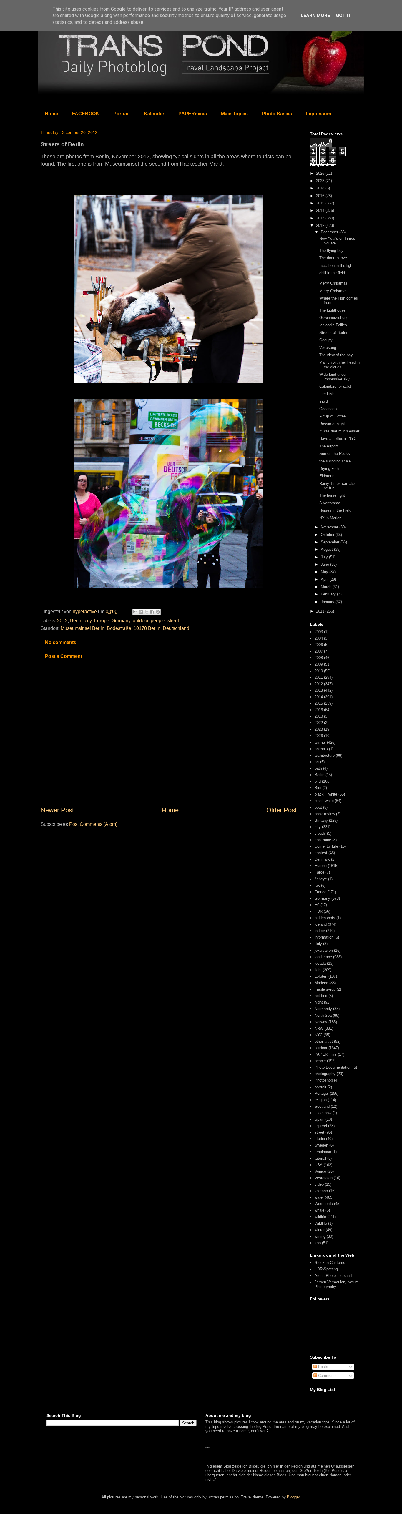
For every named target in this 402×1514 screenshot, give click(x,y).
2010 (319, 671)
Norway (321, 1022)
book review (325, 814)
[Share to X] (146, 612)
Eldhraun (326, 476)
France (320, 892)
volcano (321, 1191)
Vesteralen (324, 1178)
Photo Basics (277, 113)
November (330, 527)
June (325, 564)
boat (318, 807)
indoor (320, 931)
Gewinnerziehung (333, 317)
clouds (320, 833)
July (325, 557)
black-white (324, 800)
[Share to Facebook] (152, 612)
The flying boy (331, 250)
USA (319, 1165)
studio (320, 1139)
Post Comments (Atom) (93, 824)
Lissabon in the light (336, 265)
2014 (320, 210)
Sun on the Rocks (334, 453)
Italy (318, 943)
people (158, 620)
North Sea (323, 1015)
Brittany (321, 820)
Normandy (323, 1008)
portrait (320, 1087)
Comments (327, 1375)
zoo (318, 1243)
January (328, 602)
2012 (62, 620)
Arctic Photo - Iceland (333, 1275)
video (319, 1184)
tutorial (320, 1158)
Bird (318, 788)
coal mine (323, 840)
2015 (320, 203)
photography (325, 1074)
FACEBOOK (85, 113)
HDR (319, 911)
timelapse (323, 1151)
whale (319, 1210)
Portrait (121, 113)
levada (320, 963)
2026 (320, 173)
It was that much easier (339, 431)
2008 (319, 657)
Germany (121, 620)
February (329, 594)
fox (317, 885)
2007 (319, 651)
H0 (317, 905)
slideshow (323, 1113)
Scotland (322, 1106)
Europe (101, 620)
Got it (343, 15)
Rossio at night (332, 424)
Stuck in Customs (330, 1262)
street (173, 620)
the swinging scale (335, 461)
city (88, 620)
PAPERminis (192, 113)
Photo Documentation (333, 1067)
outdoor (140, 620)
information (324, 937)
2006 (319, 645)
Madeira (321, 983)
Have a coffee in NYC (337, 438)
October (328, 535)
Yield (323, 401)
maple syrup (325, 989)
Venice (320, 1171)
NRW (319, 1028)
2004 (319, 638)
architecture (325, 755)
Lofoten (321, 976)
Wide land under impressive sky (334, 376)
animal (320, 742)
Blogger (293, 1497)
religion (321, 1100)
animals (321, 749)
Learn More (315, 15)
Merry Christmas (333, 291)
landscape (323, 957)
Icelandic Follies (333, 325)
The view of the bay (336, 355)
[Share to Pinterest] (158, 612)
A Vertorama (329, 503)
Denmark (322, 859)
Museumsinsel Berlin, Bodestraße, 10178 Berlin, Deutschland (125, 628)
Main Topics (234, 113)
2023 (320, 181)
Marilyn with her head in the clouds (339, 364)
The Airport (328, 446)
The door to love (333, 258)
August (327, 549)
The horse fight (332, 495)
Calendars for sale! (335, 386)
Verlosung (327, 347)
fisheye (321, 879)
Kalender (154, 113)
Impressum (318, 113)
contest (321, 853)
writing (320, 1236)
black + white (326, 794)
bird (318, 781)
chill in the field (332, 273)
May (325, 572)
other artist (324, 1041)
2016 (320, 196)
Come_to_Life (326, 846)
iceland (321, 924)
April (325, 579)
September (330, 542)
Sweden (321, 1145)
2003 (319, 632)
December (330, 232)
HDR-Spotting (326, 1269)
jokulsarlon (324, 950)
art (317, 762)
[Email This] (135, 612)
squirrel (321, 1126)
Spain (319, 1119)
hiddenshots (325, 918)
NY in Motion (330, 518)
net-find (321, 996)
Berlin (76, 620)
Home (51, 113)
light (318, 970)
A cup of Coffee (332, 416)
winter (320, 1230)
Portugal (322, 1093)
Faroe (319, 872)
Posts (322, 1367)
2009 (319, 664)
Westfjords (324, 1204)
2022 (319, 723)
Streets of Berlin (333, 332)
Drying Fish (329, 468)
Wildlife (321, 1223)
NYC (319, 1035)
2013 (320, 218)
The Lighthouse (332, 310)
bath (318, 768)
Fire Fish (326, 394)
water (319, 1197)
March (327, 587)
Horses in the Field (335, 510)
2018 (320, 188)
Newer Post (57, 810)
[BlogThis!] (141, 612)
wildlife (320, 1216)
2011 (320, 611)
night (319, 1002)
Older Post (281, 810)
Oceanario (328, 409)
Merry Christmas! (334, 283)
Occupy (326, 340)
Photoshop (324, 1080)
